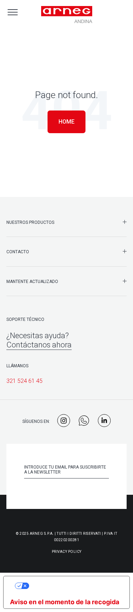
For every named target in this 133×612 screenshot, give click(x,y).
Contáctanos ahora (39, 344)
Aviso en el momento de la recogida (64, 602)
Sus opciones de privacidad (74, 586)
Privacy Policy (67, 552)
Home (66, 121)
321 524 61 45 (24, 381)
